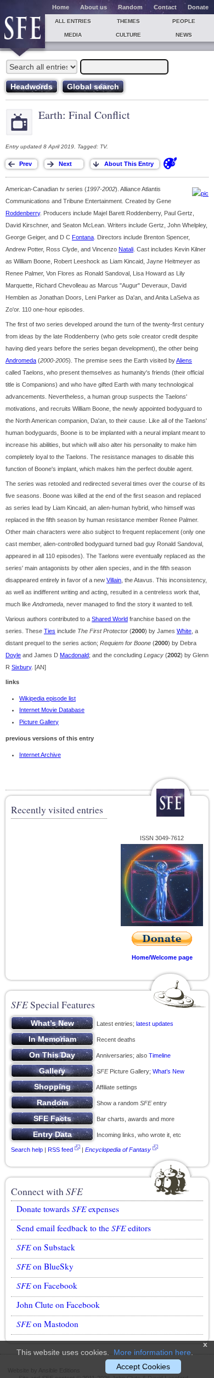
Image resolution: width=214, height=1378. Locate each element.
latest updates (154, 1023)
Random (130, 7)
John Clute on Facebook (58, 1304)
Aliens (184, 360)
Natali (126, 249)
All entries (73, 21)
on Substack (45, 1247)
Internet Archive (40, 754)
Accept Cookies (143, 1366)
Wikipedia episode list (47, 698)
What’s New (168, 1071)
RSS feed (60, 1149)
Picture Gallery (39, 722)
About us (93, 7)
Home (60, 7)
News (184, 35)
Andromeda (20, 360)
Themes (128, 21)
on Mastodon (47, 1323)
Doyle (13, 655)
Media (73, 35)
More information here (152, 1352)
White (184, 631)
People (183, 21)
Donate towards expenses (67, 1208)
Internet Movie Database (52, 710)
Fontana (83, 237)
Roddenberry (22, 213)
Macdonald (74, 655)
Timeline (160, 1055)
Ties (49, 631)
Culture (128, 35)
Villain (113, 580)
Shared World (110, 619)
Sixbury (21, 667)
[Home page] (22, 31)
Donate (198, 7)
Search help (27, 1149)
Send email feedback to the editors (83, 1227)
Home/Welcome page (162, 957)
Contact (165, 7)
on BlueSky (45, 1266)
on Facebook (46, 1285)
